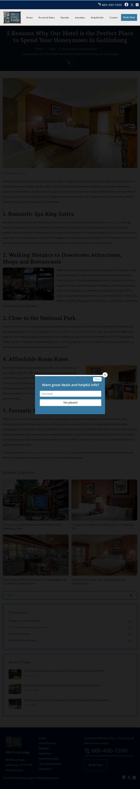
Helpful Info (97, 17)
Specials (65, 17)
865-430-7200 (112, 5)
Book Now (129, 17)
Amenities (80, 17)
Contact (113, 17)
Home (29, 17)
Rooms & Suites (47, 17)
